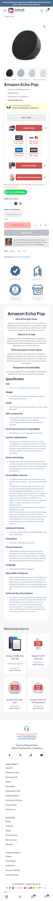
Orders (9, 856)
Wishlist (9, 844)
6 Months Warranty (13, 214)
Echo (19, 251)
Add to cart (26, 232)
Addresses (10, 865)
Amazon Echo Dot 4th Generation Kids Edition (38, 701)
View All (9, 768)
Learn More (39, 245)
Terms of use (11, 840)
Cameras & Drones (14, 800)
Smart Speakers (24, 80)
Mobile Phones (12, 772)
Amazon (12, 251)
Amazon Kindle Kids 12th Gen (15, 657)
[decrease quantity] (35, 225)
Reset (6, 219)
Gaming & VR (11, 777)
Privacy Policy (12, 835)
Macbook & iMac (13, 791)
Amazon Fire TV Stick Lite (38, 657)
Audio (14, 80)
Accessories (11, 805)
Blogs (8, 830)
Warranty (16, 210)
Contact (9, 826)
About (8, 821)
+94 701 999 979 (26, 738)
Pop (24, 251)
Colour (15, 199)
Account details (13, 870)
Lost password (12, 875)
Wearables (10, 786)
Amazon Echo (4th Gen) (15, 701)
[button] (44, 26)
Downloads (11, 861)
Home (6, 80)
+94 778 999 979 (26, 736)
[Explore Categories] (4, 10)
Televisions (10, 809)
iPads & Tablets (12, 795)
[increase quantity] (46, 225)
